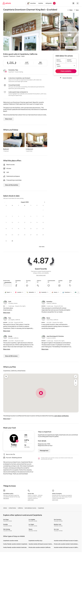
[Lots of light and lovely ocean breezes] (51, 22)
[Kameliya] (43, 302)
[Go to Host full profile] (18, 441)
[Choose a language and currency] (73, 3)
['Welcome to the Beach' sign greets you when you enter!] (22, 32)
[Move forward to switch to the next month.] (44, 202)
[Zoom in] (75, 381)
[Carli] (5, 302)
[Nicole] (5, 337)
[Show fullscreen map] (75, 376)
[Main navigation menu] (77, 3)
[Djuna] (43, 319)
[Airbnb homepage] (7, 3)
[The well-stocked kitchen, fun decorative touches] (69, 41)
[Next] (78, 292)
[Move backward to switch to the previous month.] (4, 202)
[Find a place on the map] (6, 376)
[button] (43, 210)
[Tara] (5, 319)
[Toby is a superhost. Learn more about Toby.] (4, 70)
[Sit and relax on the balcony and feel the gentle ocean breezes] (69, 22)
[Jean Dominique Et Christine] (43, 337)
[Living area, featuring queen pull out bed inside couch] (51, 41)
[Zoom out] (75, 384)
